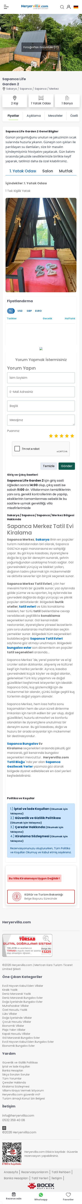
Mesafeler (55, 116)
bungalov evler (19, 648)
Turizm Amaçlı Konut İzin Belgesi (23, 1098)
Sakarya (11, 89)
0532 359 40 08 (13, 1120)
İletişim (56, 1178)
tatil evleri (27, 606)
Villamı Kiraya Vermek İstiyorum (23, 1090)
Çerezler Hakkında (14, 1082)
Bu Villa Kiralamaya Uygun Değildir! (34, 878)
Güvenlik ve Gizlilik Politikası (35, 820)
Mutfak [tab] (66, 171)
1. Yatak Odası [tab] (23, 171)
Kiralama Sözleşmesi (15, 1086)
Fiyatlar (13, 116)
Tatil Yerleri (39, 1178)
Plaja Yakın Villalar (13, 1030)
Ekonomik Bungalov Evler (18, 1046)
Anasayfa (11, 1172)
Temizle (49, 466)
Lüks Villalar (9, 1014)
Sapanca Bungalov (22, 743)
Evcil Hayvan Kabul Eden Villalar (22, 986)
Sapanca (26, 89)
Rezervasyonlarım (34, 1172)
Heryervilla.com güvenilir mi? (21, 1094)
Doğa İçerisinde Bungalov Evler (22, 1002)
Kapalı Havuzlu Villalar (16, 1034)
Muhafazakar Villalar (15, 1006)
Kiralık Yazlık (10, 990)
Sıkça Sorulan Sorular (16, 1074)
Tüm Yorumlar (12, 1078)
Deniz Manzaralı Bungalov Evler (22, 998)
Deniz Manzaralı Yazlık (16, 994)
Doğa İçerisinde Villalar (17, 1018)
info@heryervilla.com (18, 1115)
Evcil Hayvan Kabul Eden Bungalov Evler (28, 1042)
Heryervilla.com (16, 922)
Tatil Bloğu (16, 762)
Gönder (66, 466)
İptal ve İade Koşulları (16, 1066)
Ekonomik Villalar (13, 1026)
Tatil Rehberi (60, 1172)
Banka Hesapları (12, 1070)
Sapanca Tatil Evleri (46, 638)
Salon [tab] (47, 171)
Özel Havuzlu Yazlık (14, 1010)
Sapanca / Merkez (47, 89)
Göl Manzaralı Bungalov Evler (21, 1038)
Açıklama (34, 116)
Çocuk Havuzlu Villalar (16, 1022)
